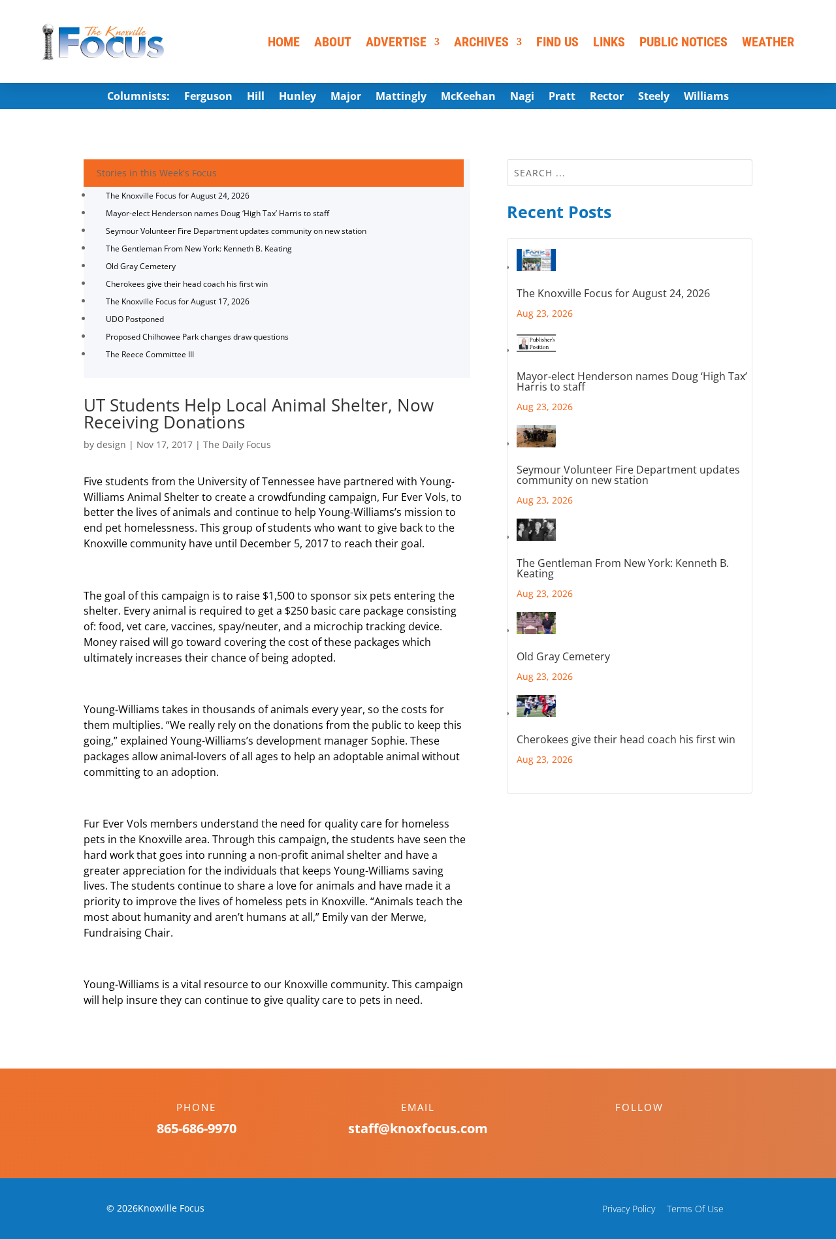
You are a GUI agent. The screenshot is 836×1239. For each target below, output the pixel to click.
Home (284, 42)
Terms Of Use (695, 1208)
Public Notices (683, 42)
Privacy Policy (628, 1208)
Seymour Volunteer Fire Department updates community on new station (236, 230)
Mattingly (401, 97)
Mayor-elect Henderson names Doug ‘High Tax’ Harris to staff (217, 213)
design (111, 444)
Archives (481, 42)
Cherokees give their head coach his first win (187, 283)
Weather (768, 42)
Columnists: (138, 97)
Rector (607, 97)
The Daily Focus (237, 444)
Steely (653, 97)
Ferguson (208, 97)
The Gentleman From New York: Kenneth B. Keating (199, 248)
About (332, 42)
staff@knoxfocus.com (418, 1128)
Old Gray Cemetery (141, 266)
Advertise (396, 42)
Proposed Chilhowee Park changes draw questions (197, 336)
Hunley (297, 97)
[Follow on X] (652, 1129)
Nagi (522, 97)
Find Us (557, 42)
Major (345, 97)
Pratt (562, 97)
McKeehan (468, 97)
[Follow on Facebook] (626, 1129)
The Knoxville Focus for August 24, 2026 (177, 195)
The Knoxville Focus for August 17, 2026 (177, 301)
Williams (706, 97)
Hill (256, 97)
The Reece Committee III (150, 354)
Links (609, 42)
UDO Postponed (135, 319)
